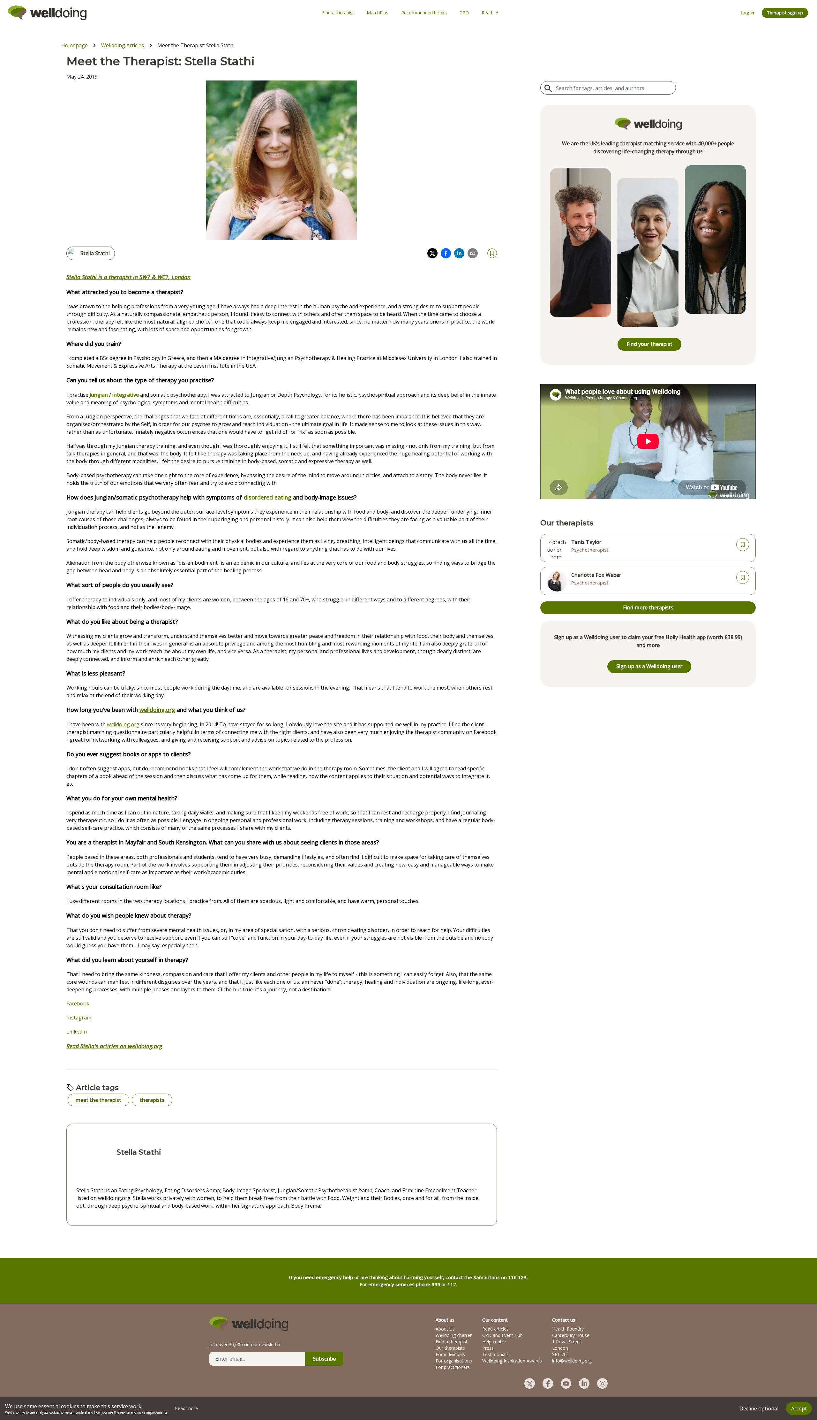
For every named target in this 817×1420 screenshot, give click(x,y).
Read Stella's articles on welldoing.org (114, 1046)
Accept (799, 1408)
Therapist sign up (785, 13)
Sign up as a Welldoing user (649, 666)
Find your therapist (649, 343)
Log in (747, 13)
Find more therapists (648, 607)
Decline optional (758, 1408)
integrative (125, 394)
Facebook (77, 1003)
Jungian (99, 394)
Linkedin (76, 1031)
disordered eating (267, 497)
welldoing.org (157, 710)
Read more (186, 1408)
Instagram (78, 1017)
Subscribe (324, 1358)
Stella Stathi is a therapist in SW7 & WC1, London (128, 277)
